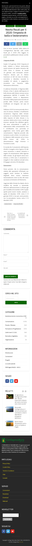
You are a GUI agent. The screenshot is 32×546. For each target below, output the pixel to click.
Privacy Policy (6, 463)
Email (5, 261)
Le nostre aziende (10, 364)
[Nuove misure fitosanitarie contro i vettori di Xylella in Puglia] (8, 423)
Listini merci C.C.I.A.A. (11, 332)
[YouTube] (16, 381)
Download (5, 497)
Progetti (7, 360)
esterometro (8, 204)
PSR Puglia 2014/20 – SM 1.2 (12, 367)
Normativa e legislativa (11, 336)
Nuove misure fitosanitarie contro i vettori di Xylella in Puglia (20, 424)
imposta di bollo (18, 204)
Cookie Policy (6, 467)
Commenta (19, 39)
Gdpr (4, 474)
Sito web (6, 268)
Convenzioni (8, 356)
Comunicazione (10, 26)
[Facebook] (7, 381)
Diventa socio (9, 353)
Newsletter (6, 494)
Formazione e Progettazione (13, 329)
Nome (5, 254)
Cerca (16, 302)
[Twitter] (12, 381)
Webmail (5, 501)
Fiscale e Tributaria (20, 26)
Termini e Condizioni (8, 471)
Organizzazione (9, 339)
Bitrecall (21, 542)
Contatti (5, 478)
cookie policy (22, 13)
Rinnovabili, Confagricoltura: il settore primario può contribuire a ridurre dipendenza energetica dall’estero (20, 413)
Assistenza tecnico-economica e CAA (15, 316)
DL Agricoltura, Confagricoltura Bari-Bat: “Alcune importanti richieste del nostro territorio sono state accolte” (20, 399)
